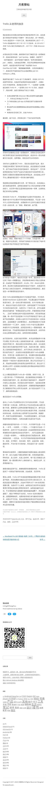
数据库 (14, 704)
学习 (35, 701)
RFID (25, 699)
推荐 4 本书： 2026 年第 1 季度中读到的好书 (18, 677)
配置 (5, 710)
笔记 (6, 707)
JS (10, 698)
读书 (35, 707)
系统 (17, 707)
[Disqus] (24, 570)
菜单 (24, 15)
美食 (21, 708)
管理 (12, 707)
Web (36, 698)
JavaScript (6, 732)
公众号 (19, 702)
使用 (8, 522)
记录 (24, 708)
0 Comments (7, 29)
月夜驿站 (24, 4)
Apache (15, 696)
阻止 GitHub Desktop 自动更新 (13, 680)
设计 (29, 707)
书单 (42, 698)
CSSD (23, 696)
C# (20, 696)
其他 (25, 701)
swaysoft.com (9, 785)
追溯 (41, 707)
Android (8, 696)
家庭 (4, 743)
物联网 (28, 704)
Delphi (29, 696)
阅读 (8, 710)
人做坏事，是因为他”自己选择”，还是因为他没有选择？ (21, 675)
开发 (5, 704)
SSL (29, 699)
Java (37, 696)
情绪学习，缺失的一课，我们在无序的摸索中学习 (19, 672)
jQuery (6, 698)
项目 (13, 710)
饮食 (4, 768)
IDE (34, 696)
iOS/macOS (7, 729)
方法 (19, 704)
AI (3, 696)
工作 (4, 746)
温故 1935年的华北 (9, 683)
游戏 (4, 757)
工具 (13, 522)
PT (17, 699)
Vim (31, 699)
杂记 (4, 754)
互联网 (5, 702)
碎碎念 (39, 705)
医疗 (30, 701)
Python (20, 699)
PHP (13, 698)
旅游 (22, 704)
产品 (29, 519)
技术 (34, 519)
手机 (9, 704)
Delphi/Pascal (7, 727)
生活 (34, 704)
